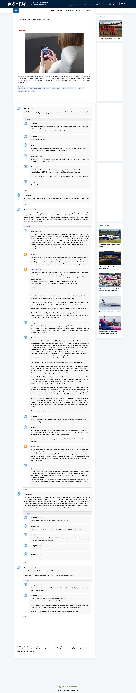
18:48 (41, 231)
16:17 (41, 182)
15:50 (41, 546)
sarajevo (81, 88)
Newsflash (65, 88)
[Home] (16, 10)
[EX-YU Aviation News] (16, 3)
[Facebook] (106, 4)
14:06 (34, 195)
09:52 (41, 416)
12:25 (34, 494)
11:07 (37, 446)
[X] (110, 4)
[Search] (122, 4)
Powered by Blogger (69, 687)
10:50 (38, 427)
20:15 (37, 254)
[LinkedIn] (116, 4)
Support (89, 10)
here (88, 649)
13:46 (31, 109)
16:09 (41, 136)
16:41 (38, 167)
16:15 (38, 145)
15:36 (41, 535)
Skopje (27, 91)
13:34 (41, 517)
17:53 (41, 585)
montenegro (55, 88)
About (52, 10)
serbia (21, 91)
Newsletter (79, 10)
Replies (28, 119)
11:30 (41, 466)
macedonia (46, 88)
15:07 (41, 526)
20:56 (39, 269)
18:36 (41, 595)
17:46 (34, 568)
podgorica (73, 88)
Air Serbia (22, 88)
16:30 (41, 156)
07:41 (38, 338)
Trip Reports (69, 10)
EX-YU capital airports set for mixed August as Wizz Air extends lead (109, 289)
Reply (25, 190)
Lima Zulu (34, 269)
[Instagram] (113, 4)
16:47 (34, 210)
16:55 (41, 554)
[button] (19, 24)
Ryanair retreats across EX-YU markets (109, 311)
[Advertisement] (110, 72)
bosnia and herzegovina (34, 88)
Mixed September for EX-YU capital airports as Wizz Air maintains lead (108, 332)
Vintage (59, 10)
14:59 (41, 123)
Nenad (33, 254)
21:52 (41, 323)
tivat (32, 91)
